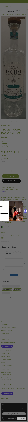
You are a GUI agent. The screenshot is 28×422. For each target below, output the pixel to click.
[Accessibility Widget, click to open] (25, 211)
